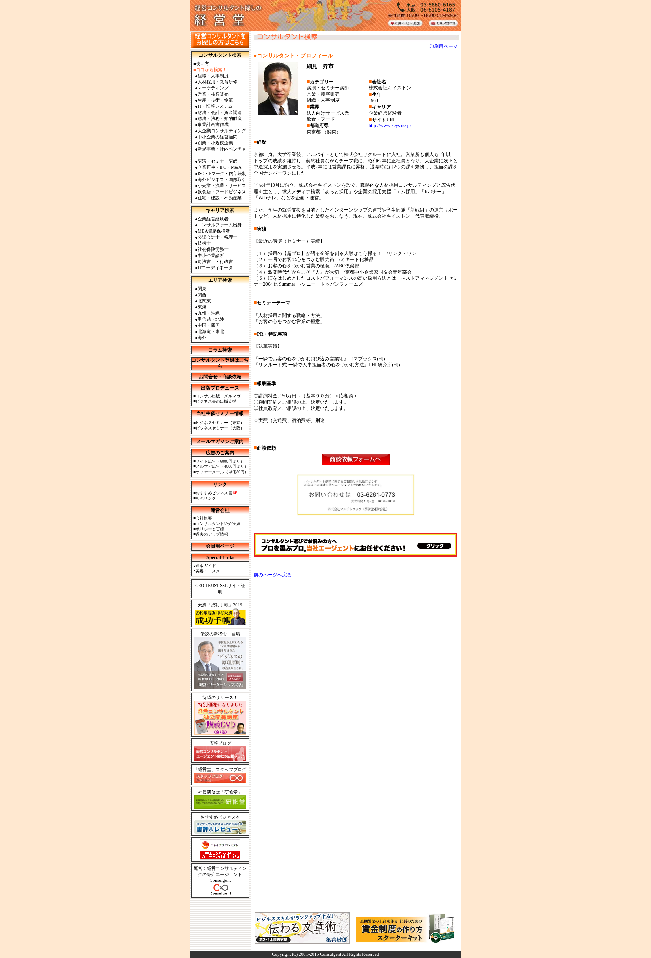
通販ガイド (206, 565)
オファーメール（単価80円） (222, 472)
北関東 (204, 300)
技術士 (204, 243)
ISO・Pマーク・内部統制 (222, 173)
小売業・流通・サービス (222, 185)
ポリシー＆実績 (210, 529)
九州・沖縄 (209, 313)
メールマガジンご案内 (220, 441)
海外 (202, 337)
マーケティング (213, 88)
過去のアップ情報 (212, 534)
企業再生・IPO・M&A (219, 167)
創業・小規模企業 (215, 142)
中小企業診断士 (213, 255)
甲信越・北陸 (211, 319)
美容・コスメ (208, 570)
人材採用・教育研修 (217, 81)
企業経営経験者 (213, 218)
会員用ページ (220, 546)
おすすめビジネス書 (214, 493)
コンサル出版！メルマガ (218, 396)
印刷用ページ (443, 46)
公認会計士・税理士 (217, 237)
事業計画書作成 (213, 124)
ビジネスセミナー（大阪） (220, 428)
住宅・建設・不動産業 (220, 197)
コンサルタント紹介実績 (218, 523)
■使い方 (201, 63)
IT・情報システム (215, 106)
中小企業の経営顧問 (217, 136)
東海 (202, 307)
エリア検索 (220, 280)
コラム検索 (220, 350)
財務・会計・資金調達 (220, 112)
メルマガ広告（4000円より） (222, 466)
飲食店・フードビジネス (222, 191)
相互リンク (206, 498)
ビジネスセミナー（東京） (220, 422)
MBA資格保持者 (214, 231)
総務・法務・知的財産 (220, 118)
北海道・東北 (211, 331)
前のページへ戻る (273, 574)
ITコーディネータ (215, 267)
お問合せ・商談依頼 (220, 376)
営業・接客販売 (213, 94)
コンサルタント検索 (220, 55)
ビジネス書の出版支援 (216, 401)
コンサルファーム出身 (220, 224)
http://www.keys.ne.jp (390, 125)
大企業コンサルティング (222, 130)
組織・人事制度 (213, 75)
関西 (202, 294)
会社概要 (204, 518)
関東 (202, 288)
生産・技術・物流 (215, 100)
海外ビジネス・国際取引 (222, 179)
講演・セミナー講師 (217, 161)
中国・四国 (209, 325)
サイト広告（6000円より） (220, 461)
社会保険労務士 (213, 249)
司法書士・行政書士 (217, 261)
